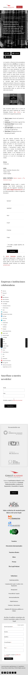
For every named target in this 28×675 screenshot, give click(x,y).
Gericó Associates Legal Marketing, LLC (9, 666)
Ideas (23, 17)
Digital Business (14, 601)
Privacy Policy (4, 668)
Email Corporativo (8, 626)
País (4, 393)
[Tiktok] (13, 673)
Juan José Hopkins (9, 127)
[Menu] (24, 7)
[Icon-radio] (15, 673)
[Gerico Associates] (8, 6)
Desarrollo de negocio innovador (12, 17)
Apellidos (6, 636)
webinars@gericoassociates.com (15, 189)
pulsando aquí (6, 265)
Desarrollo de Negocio (14, 593)
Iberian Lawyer (17, 178)
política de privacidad (17, 400)
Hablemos (19, 7)
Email (4, 387)
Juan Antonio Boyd (9, 124)
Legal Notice (21, 666)
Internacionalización (14, 597)
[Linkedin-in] (2, 673)
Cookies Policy (11, 668)
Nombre (6, 631)
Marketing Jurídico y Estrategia (12, 18)
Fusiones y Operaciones (14, 605)
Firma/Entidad (7, 642)
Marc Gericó (17, 112)
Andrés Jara (7, 122)
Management (14, 589)
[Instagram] (10, 673)
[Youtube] (7, 673)
